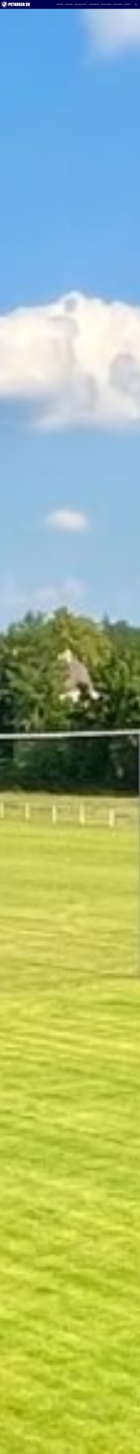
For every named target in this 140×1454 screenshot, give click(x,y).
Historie (59, 4)
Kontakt (127, 4)
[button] (136, 4)
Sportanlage (94, 4)
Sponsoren (117, 4)
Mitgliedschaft (81, 4)
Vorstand (69, 4)
